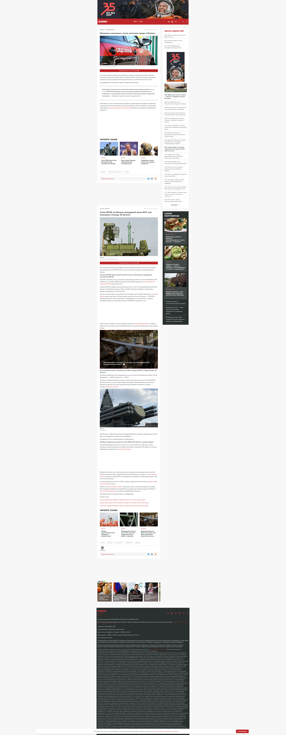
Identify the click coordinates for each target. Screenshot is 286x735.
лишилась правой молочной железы (120, 108)
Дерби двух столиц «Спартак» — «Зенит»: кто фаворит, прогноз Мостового (175, 96)
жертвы (137, 542)
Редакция (100, 613)
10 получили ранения (124, 449)
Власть (103, 528)
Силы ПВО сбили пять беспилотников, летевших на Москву (109, 161)
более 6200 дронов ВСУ (141, 324)
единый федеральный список (158, 649)
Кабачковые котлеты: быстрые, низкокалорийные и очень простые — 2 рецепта (175, 239)
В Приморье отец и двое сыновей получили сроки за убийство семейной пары (175, 319)
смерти (127, 172)
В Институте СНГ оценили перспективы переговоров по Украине (173, 169)
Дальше (174, 205)
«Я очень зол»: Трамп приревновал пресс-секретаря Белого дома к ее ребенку (173, 156)
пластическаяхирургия (115, 172)
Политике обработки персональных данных (165, 731)
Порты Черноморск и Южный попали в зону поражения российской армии (175, 127)
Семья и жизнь (170, 234)
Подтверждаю (242, 731)
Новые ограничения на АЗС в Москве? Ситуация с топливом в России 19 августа (124, 503)
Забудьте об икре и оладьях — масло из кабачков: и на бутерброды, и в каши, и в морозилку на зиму (175, 267)
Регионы (143, 528)
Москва (103, 157)
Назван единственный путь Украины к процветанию (108, 533)
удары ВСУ (129, 542)
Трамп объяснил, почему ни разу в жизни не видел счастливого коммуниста (175, 194)
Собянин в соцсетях (112, 387)
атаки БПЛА (119, 542)
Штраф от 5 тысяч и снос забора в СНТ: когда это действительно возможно (175, 293)
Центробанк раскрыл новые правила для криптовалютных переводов (174, 181)
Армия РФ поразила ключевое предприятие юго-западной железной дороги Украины (175, 141)
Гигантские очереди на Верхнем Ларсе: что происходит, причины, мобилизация (124, 506)
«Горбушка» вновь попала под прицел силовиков (148, 161)
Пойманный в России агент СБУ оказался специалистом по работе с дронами (128, 533)
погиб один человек (115, 487)
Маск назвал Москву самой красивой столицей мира (128, 161)
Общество (169, 261)
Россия (103, 542)
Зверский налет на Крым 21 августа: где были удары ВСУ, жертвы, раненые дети (148, 534)
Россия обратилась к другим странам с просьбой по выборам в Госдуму (174, 120)
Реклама (99, 615)
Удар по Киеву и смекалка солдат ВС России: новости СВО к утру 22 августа (174, 149)
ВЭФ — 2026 (138, 22)
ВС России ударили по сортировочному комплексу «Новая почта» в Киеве (174, 134)
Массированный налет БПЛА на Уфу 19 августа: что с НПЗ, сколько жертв (122, 500)
